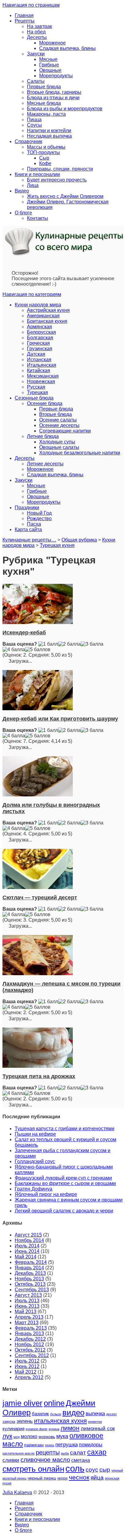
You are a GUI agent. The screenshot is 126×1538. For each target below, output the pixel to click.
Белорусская (41, 332)
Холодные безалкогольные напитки (79, 452)
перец (49, 1445)
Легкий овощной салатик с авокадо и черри (64, 1210)
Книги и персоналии (37, 174)
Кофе (45, 163)
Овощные (50, 70)
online (54, 1403)
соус (92, 1469)
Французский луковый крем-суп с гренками (63, 1177)
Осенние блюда (44, 403)
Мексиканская (43, 376)
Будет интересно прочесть (57, 179)
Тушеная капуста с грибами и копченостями (64, 1128)
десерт (111, 1414)
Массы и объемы (46, 147)
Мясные (48, 59)
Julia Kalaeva (17, 1492)
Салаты (36, 81)
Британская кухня (47, 321)
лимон (70, 1427)
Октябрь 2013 (30, 1284)
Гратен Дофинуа (33, 1188)
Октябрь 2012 (30, 1350)
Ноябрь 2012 (29, 1344)
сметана (80, 1460)
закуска (8, 1422)
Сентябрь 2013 (32, 1289)
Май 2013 (25, 1311)
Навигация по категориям (31, 294)
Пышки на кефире (35, 1134)
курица (54, 1429)
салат (78, 1452)
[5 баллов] (37, 649)
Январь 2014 (29, 1267)
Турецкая (37, 392)
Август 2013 (28, 1295)
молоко (29, 1436)
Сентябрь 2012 (32, 1355)
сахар (96, 1452)
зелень (25, 1421)
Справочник (28, 141)
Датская (36, 354)
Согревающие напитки (65, 430)
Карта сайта (28, 529)
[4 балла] (13, 649)
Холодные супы (57, 441)
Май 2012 (25, 1371)
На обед (36, 31)
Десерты (37, 37)
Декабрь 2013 (30, 1273)
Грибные (49, 64)
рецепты (48, 1452)
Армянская (39, 326)
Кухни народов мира (38, 304)
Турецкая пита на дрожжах (38, 1076)
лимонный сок (98, 1428)
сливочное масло (45, 1459)
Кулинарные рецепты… (29, 539)
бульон (55, 1414)
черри (62, 1478)
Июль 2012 (27, 1360)
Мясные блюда (44, 103)
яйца (97, 1477)
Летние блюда (43, 436)
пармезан (34, 1444)
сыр (104, 1469)
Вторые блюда (55, 414)
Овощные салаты (59, 447)
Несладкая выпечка (49, 136)
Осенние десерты (59, 425)
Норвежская (41, 381)
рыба (65, 1453)
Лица (33, 185)
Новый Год (39, 513)
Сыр (44, 158)
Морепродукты (56, 75)
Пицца (34, 119)
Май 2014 (25, 1256)
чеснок (79, 1477)
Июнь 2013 (27, 1306)
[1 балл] (48, 644)
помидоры (90, 1444)
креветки (95, 1421)
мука (62, 1436)
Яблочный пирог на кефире (46, 1194)
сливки (10, 1460)
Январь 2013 (29, 1333)
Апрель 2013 (29, 1317)
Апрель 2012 (29, 1377)
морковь (47, 1436)
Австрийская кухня (48, 310)
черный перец (42, 1478)
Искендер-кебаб (24, 633)
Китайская (38, 370)
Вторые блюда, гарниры (54, 92)
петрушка (66, 1445)
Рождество (39, 518)
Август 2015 (28, 1234)
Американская (43, 315)
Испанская (39, 359)
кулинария (13, 1428)
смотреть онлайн (33, 1469)
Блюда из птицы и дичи (53, 97)
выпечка (95, 1413)
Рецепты (25, 20)
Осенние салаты (58, 419)
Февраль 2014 (31, 1262)
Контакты (37, 218)
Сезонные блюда (34, 397)
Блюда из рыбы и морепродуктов (64, 108)
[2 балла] (69, 644)
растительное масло (18, 1453)
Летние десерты (45, 463)
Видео (22, 190)
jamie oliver (22, 1403)
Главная (24, 15)
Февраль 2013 (31, 1328)
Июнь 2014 (27, 1251)
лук (7, 1435)
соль (74, 1468)
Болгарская (40, 337)
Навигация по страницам (31, 5)
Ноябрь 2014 (29, 1240)
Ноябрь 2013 (29, 1278)
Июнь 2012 (27, 1366)
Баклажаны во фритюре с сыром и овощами (65, 1183)
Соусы (34, 125)
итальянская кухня (60, 1420)
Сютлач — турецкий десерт (39, 897)
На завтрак (39, 26)
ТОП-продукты (43, 152)
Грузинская (39, 348)
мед (16, 1437)
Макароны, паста (46, 114)
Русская (36, 387)
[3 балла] (92, 644)
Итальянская (41, 365)
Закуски (36, 53)
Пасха (34, 524)
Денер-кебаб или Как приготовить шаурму (60, 719)
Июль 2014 (27, 1245)
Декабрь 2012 (30, 1339)
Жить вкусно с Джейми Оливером (65, 196)
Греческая (38, 343)
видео (73, 1412)
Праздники (27, 507)
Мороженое (52, 42)
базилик (40, 1413)
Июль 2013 (27, 1300)
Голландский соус (35, 1161)
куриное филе (36, 1429)
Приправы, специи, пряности (60, 168)
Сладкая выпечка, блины (67, 48)
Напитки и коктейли (49, 130)
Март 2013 (27, 1322)
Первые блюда (44, 86)
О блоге (23, 212)
